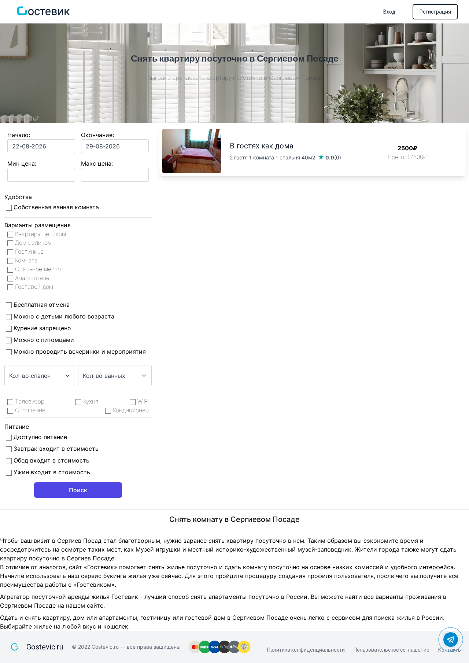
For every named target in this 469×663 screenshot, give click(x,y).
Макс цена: (97, 163)
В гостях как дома (261, 145)
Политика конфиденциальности (306, 650)
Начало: (18, 135)
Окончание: (97, 135)
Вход (389, 12)
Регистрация (435, 12)
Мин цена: (21, 163)
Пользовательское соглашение (391, 650)
